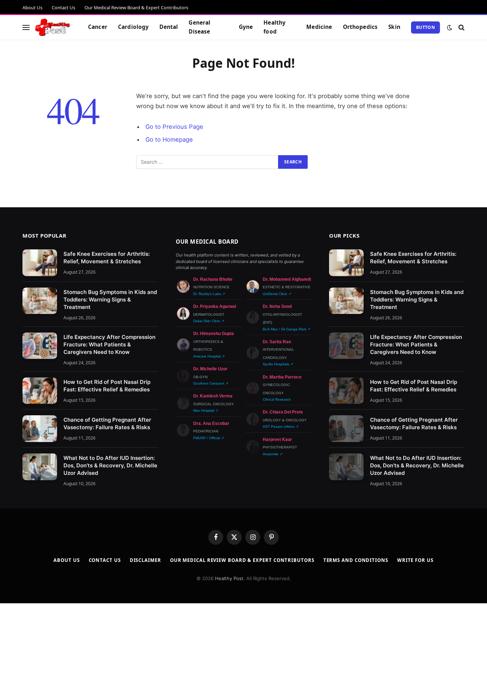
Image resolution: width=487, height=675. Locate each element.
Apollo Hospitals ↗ (278, 364)
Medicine (319, 27)
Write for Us (415, 560)
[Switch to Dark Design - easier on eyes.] (449, 27)
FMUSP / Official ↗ (208, 438)
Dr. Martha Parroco (282, 377)
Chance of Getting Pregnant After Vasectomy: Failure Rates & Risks (107, 423)
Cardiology (133, 27)
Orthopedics (360, 27)
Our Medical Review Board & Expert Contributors (136, 7)
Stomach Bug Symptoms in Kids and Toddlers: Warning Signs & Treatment (110, 299)
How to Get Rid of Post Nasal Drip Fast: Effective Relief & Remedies (106, 386)
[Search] (461, 27)
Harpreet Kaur (277, 439)
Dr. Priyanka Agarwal (214, 306)
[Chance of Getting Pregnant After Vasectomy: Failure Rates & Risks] (39, 428)
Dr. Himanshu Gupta (213, 333)
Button (425, 27)
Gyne (246, 27)
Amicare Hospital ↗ (209, 356)
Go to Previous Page (174, 126)
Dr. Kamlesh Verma (212, 396)
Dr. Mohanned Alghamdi (287, 279)
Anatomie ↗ (272, 454)
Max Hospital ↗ (205, 410)
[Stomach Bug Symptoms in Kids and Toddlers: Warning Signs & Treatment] (39, 301)
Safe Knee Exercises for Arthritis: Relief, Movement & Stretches (106, 257)
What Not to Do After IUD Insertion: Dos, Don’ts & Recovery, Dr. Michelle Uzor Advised (110, 465)
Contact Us (63, 7)
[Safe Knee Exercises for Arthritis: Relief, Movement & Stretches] (39, 262)
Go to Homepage (169, 139)
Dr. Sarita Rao (277, 341)
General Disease (199, 27)
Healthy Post (229, 578)
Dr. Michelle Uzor (210, 368)
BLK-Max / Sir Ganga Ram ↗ (286, 329)
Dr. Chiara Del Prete (283, 412)
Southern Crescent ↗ (210, 383)
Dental (168, 27)
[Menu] (26, 27)
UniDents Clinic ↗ (277, 294)
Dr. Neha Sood (277, 306)
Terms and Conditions (355, 560)
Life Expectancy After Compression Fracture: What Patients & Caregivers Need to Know (109, 344)
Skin (394, 27)
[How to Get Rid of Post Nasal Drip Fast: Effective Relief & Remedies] (39, 390)
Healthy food (274, 27)
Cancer (97, 27)
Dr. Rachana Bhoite (212, 279)
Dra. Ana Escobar (211, 423)
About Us (32, 7)
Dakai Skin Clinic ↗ (208, 321)
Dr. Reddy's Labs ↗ (209, 294)
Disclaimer (145, 560)
